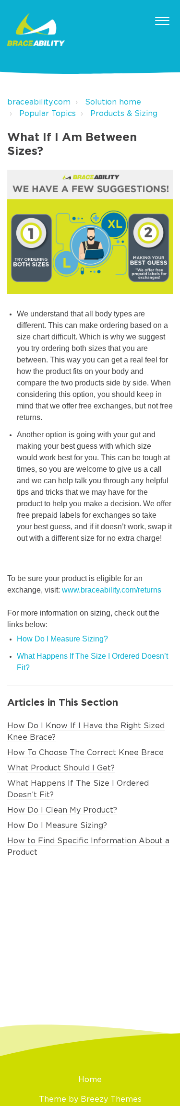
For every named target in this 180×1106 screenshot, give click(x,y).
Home (90, 1079)
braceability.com (39, 102)
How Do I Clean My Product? (62, 810)
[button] (162, 19)
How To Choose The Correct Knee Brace (85, 753)
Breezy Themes (111, 1099)
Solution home (113, 102)
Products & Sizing (123, 113)
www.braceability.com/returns (111, 590)
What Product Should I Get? (61, 768)
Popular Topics (47, 113)
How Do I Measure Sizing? (57, 825)
